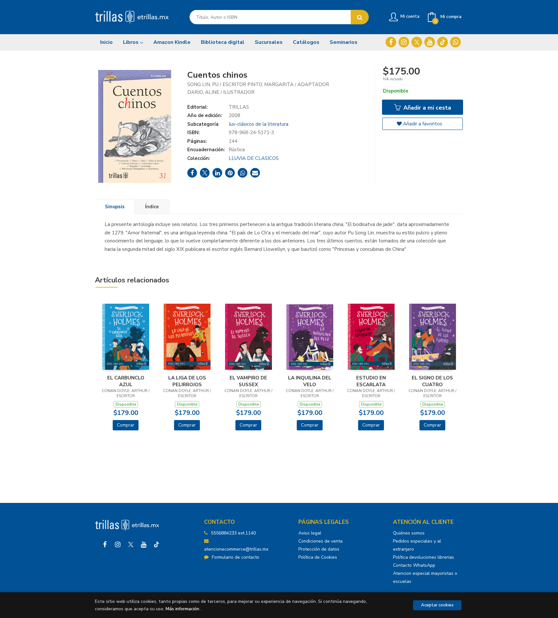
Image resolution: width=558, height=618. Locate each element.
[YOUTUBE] (429, 42)
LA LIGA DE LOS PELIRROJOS (187, 381)
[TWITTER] (416, 42)
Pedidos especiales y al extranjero (417, 545)
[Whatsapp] (455, 42)
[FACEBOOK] (391, 42)
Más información (182, 609)
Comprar (125, 425)
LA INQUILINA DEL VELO (309, 381)
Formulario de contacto (235, 557)
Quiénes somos (409, 533)
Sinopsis (115, 206)
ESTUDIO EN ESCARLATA (371, 381)
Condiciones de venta (320, 541)
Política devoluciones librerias (423, 557)
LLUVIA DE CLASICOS (254, 158)
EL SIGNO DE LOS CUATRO (432, 381)
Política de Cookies (317, 557)
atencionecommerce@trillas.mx (236, 549)
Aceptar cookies (437, 605)
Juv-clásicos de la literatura (258, 124)
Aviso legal (309, 533)
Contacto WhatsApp (414, 565)
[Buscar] (360, 17)
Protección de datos (318, 549)
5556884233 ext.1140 (233, 533)
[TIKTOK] (442, 42)
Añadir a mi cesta (426, 108)
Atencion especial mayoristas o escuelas (425, 577)
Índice (152, 206)
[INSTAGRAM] (403, 42)
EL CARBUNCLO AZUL (125, 381)
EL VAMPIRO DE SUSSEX (248, 381)
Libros (131, 42)
